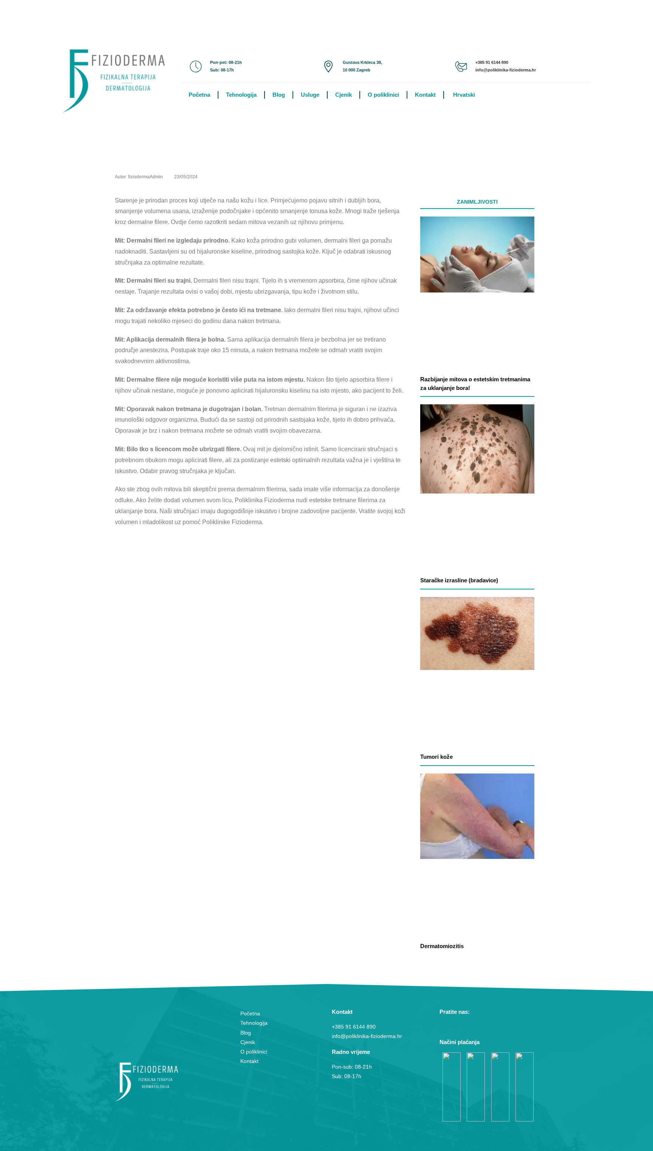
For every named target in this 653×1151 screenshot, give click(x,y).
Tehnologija (241, 94)
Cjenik (343, 94)
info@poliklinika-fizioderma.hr (505, 70)
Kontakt (425, 94)
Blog (278, 94)
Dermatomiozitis (442, 946)
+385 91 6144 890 (491, 62)
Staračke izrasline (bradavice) (459, 580)
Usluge (310, 94)
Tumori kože (436, 756)
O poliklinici (383, 94)
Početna (199, 94)
